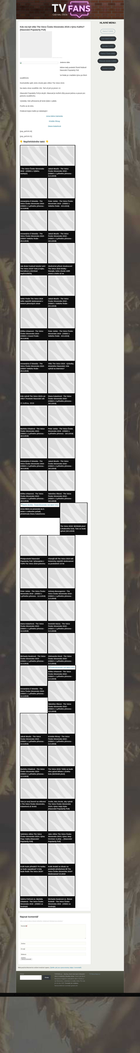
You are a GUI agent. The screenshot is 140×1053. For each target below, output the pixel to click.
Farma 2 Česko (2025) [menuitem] (115, 995)
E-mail (23, 949)
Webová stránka (23, 956)
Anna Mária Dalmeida (54, 116)
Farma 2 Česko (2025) (108, 53)
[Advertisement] (36, 44)
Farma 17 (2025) (108, 31)
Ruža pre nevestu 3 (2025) (108, 61)
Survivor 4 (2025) (107, 68)
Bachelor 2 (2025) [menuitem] (98, 995)
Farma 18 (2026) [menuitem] (68, 995)
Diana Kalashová (54, 126)
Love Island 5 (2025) (108, 38)
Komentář (24, 926)
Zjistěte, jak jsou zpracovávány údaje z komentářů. (66, 967)
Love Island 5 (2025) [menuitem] (83, 995)
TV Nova (92, 974)
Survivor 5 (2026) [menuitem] (54, 995)
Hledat (22, 974)
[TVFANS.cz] (70, 9)
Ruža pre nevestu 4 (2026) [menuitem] (37, 995)
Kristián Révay (54, 121)
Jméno (23, 943)
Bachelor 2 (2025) (107, 46)
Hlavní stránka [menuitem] (21, 995)
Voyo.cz (97, 974)
